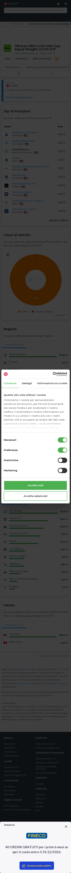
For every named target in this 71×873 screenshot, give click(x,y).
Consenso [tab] (10, 383)
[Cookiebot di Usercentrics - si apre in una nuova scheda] (52, 374)
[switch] (62, 450)
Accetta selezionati (35, 496)
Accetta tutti (35, 485)
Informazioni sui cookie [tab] (52, 383)
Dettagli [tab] (27, 383)
